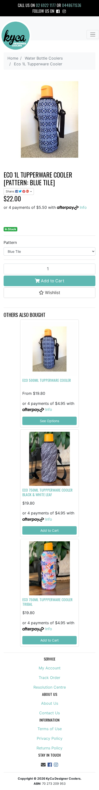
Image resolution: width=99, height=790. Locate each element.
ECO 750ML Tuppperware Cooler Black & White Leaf (47, 492)
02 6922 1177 (46, 5)
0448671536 (71, 5)
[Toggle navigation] (93, 34)
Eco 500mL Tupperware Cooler (46, 380)
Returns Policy (49, 748)
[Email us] (43, 765)
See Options (49, 421)
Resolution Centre (49, 687)
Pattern (10, 242)
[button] (49, 292)
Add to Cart (52, 280)
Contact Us (49, 712)
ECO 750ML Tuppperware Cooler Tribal (47, 602)
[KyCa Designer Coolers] (15, 36)
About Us (49, 703)
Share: (10, 191)
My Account (50, 668)
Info (83, 207)
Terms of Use (49, 728)
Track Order (49, 677)
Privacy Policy (49, 738)
